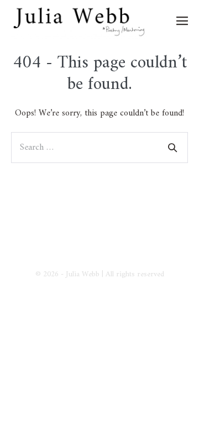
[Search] (172, 147)
